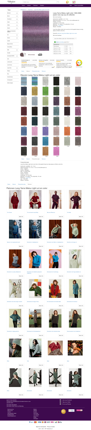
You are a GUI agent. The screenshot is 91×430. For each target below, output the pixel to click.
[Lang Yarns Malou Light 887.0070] (45, 111)
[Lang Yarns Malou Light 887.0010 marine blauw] (24, 91)
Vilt (7, 34)
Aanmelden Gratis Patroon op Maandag (15, 406)
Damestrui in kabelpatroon (32, 242)
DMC (8, 49)
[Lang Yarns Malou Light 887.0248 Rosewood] (34, 151)
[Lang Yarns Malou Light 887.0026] (24, 101)
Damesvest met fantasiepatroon (34, 331)
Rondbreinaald (11, 414)
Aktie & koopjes (10, 82)
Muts (8, 361)
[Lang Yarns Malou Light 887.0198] (24, 151)
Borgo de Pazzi (10, 43)
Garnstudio (36, 413)
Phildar (8, 70)
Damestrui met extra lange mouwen (14, 301)
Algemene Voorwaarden (41, 426)
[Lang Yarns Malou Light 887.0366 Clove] (56, 151)
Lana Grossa (9, 64)
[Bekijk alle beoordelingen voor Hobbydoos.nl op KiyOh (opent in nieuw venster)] (68, 2)
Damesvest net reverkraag (52, 271)
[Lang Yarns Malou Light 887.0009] (78, 81)
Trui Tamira (9, 212)
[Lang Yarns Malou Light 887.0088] (34, 121)
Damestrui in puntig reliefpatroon (14, 271)
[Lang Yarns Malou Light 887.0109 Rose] (34, 131)
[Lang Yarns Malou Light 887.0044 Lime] (45, 101)
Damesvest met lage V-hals (33, 301)
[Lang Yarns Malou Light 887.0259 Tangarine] (45, 151)
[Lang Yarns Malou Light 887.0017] (56, 91)
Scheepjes (36, 418)
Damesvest (29, 390)
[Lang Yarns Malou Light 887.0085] (78, 111)
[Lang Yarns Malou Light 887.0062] (24, 111)
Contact (9, 412)
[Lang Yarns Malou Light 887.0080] (67, 111)
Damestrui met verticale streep (53, 331)
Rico (8, 73)
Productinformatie (36, 71)
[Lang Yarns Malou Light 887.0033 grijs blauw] (34, 101)
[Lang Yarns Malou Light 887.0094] (67, 121)
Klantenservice (11, 409)
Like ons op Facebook (67, 400)
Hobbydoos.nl (23, 9)
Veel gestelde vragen (12, 413)
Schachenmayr (10, 76)
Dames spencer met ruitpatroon (73, 331)
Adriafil (8, 40)
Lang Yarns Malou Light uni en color (41, 9)
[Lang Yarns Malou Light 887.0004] (56, 81)
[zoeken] (58, 2)
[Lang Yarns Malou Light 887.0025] (78, 91)
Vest (28, 361)
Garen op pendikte (78, 5)
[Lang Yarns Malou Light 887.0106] (24, 131)
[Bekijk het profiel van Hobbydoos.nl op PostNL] (71, 410)
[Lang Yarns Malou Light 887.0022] (67, 91)
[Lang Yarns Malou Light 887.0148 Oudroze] (56, 131)
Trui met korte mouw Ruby (32, 212)
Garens (8, 37)
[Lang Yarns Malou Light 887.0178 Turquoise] (45, 141)
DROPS (35, 410)
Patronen (35, 5)
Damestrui (69, 390)
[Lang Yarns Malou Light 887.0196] (78, 141)
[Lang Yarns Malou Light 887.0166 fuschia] (24, 141)
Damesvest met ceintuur (72, 301)
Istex (8, 58)
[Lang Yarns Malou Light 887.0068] (34, 111)
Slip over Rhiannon (51, 212)
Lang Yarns (9, 67)
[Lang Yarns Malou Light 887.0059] (67, 101)
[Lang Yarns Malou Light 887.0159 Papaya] (67, 131)
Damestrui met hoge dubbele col (74, 271)
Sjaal (48, 361)
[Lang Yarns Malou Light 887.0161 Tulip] (78, 131)
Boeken (42, 5)
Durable (8, 52)
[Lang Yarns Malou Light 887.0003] (45, 81)
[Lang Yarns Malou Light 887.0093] (56, 121)
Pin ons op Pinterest (66, 404)
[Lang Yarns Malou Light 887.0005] (67, 81)
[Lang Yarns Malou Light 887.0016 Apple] (45, 91)
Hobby (8, 25)
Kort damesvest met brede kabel (54, 301)
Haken (8, 22)
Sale (71, 5)
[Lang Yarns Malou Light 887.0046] (56, 101)
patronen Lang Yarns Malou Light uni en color (67, 33)
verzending (60, 42)
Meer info (21, 216)
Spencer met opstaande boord (13, 242)
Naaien (8, 28)
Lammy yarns (9, 61)
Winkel (29, 5)
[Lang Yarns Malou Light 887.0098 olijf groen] (78, 121)
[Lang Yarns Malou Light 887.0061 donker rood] (78, 101)
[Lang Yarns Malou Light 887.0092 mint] (45, 121)
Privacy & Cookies (51, 426)
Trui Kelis (69, 212)
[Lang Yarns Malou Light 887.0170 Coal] (34, 141)
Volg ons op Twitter (66, 402)
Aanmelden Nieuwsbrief (12, 404)
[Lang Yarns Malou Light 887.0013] (34, 91)
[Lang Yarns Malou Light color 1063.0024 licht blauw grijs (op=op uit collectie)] (24, 81)
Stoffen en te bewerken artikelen (11, 31)
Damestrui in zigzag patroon (13, 331)
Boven (23, 71)
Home (23, 5)
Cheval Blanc (9, 46)
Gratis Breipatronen (12, 416)
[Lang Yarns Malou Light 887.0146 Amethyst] (45, 131)
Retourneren (10, 410)
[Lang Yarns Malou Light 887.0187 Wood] (56, 141)
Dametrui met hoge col (72, 242)
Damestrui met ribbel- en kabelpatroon (55, 242)
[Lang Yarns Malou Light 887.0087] (24, 121)
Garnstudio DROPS (10, 55)
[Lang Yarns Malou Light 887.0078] (56, 111)
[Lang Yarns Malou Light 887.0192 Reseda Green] (67, 141)
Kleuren (28, 71)
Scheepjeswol (9, 79)
